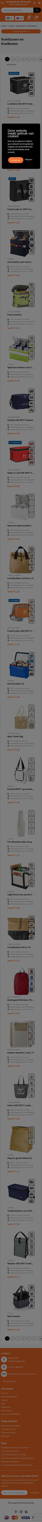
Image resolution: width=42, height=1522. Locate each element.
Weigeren (28, 159)
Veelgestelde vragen (9, 1396)
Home (3, 26)
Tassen (11, 26)
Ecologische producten (10, 1461)
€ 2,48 (13, 907)
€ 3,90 (13, 275)
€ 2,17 (13, 1276)
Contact (4, 1400)
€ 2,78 (13, 1224)
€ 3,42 (13, 327)
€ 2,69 (13, 1065)
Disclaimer (5, 1436)
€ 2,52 (13, 960)
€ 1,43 (13, 117)
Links (3, 1403)
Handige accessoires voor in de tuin (15, 1447)
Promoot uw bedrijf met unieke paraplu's (17, 1458)
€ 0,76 (13, 380)
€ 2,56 (13, 433)
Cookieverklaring (8, 1429)
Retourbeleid (6, 1410)
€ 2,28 (13, 802)
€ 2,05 (13, 1118)
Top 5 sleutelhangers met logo (13, 1454)
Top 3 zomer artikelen (10, 1451)
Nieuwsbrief (6, 1407)
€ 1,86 (13, 696)
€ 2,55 (13, 1013)
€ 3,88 (13, 169)
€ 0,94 (13, 538)
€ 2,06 (13, 749)
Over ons (4, 1393)
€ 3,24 (13, 1329)
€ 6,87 (13, 222)
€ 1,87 (13, 591)
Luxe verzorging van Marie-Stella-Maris (16, 1465)
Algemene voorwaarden (10, 1425)
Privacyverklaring (8, 1432)
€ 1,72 (13, 644)
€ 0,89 (13, 486)
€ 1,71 (13, 855)
